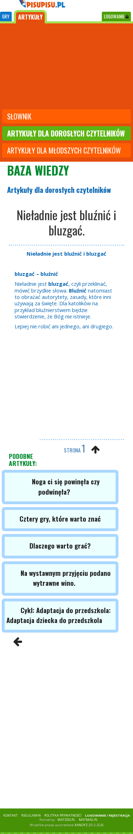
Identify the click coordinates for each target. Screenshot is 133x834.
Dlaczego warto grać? (60, 545)
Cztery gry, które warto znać (60, 518)
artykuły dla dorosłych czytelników (66, 133)
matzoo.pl (66, 819)
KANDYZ (81, 825)
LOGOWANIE (115, 16)
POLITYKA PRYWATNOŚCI (63, 815)
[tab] (6, 16)
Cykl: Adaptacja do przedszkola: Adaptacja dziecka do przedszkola (58, 615)
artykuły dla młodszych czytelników (64, 150)
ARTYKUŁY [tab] (30, 17)
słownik (19, 116)
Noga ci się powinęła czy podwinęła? (66, 486)
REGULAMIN (31, 815)
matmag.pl (88, 819)
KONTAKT (10, 815)
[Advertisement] (66, 67)
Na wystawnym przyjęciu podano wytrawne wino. (66, 578)
